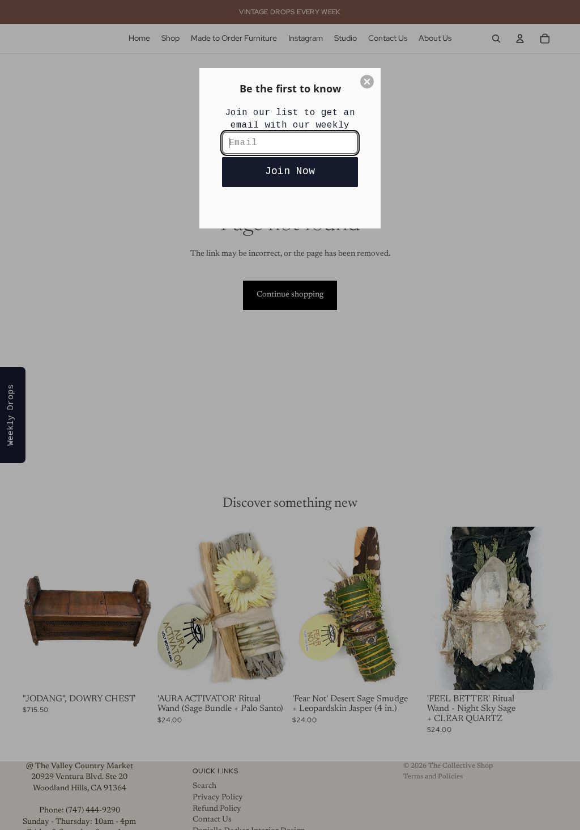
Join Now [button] (290, 171)
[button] (367, 81)
